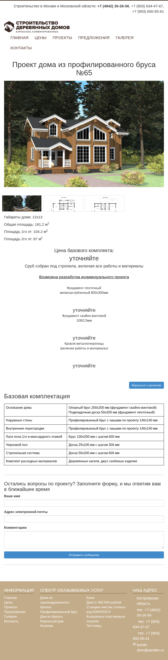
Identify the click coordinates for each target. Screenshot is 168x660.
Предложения (94, 38)
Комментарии (15, 527)
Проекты (62, 38)
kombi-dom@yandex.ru (150, 647)
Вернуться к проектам (146, 385)
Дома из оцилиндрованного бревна (54, 602)
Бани (90, 597)
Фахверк (46, 625)
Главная (19, 38)
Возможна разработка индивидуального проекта (84, 277)
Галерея (125, 38)
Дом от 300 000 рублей (103, 602)
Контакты (21, 48)
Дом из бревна (51, 616)
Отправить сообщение (84, 555)
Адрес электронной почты (26, 512)
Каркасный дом (52, 621)
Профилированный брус (59, 612)
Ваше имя (12, 496)
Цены (41, 38)
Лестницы (94, 625)
